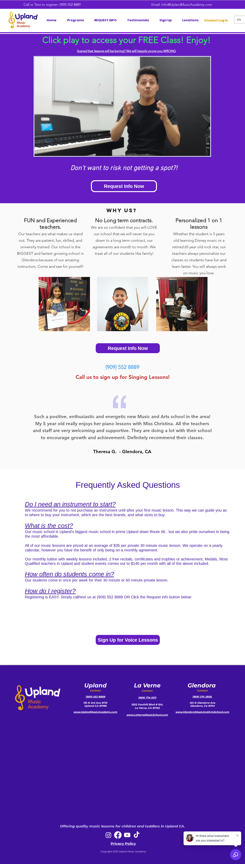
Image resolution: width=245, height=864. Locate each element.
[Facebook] (118, 835)
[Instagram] (108, 835)
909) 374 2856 (203, 696)
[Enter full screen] (205, 150)
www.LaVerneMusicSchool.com (147, 714)
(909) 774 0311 (147, 697)
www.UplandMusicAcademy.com (95, 711)
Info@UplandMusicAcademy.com (187, 4)
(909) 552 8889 (71, 4)
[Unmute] (45, 150)
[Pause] (39, 150)
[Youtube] (127, 835)
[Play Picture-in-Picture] (198, 150)
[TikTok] (136, 835)
